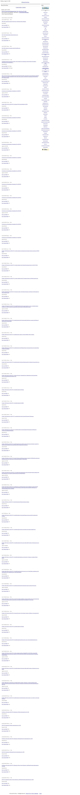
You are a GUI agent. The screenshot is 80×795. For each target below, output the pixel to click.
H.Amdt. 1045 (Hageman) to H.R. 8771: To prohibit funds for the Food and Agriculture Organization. (18, 416)
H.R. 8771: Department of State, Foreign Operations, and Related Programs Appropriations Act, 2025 (18, 779)
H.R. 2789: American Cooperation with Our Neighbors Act (11, 48)
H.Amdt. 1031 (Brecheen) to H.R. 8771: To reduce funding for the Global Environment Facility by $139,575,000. (20, 265)
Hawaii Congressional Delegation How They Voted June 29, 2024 (14, 11)
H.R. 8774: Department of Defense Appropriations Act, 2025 (11, 725)
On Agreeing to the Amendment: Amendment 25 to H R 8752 (11, 184)
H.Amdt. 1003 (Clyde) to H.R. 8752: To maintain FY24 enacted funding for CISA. (15, 104)
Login (40, 793)
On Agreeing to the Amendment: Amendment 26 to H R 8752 (11, 197)
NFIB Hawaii (45, 112)
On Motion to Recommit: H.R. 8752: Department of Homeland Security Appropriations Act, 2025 (17, 738)
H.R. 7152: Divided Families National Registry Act (10, 34)
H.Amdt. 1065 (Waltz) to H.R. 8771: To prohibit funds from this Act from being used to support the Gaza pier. (19, 585)
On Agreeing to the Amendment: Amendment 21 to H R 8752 (11, 157)
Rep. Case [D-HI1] (5, 25)
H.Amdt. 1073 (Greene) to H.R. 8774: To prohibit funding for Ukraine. (13, 626)
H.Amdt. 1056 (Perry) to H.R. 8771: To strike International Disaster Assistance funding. (15, 501)
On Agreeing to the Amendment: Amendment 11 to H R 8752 (11, 130)
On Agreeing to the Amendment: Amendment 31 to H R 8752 (11, 237)
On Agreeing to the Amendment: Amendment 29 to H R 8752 (11, 210)
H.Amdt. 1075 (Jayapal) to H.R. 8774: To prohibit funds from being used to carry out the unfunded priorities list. (19, 639)
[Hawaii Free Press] (25, 2)
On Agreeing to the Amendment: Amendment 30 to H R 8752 (11, 224)
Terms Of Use (28, 793)
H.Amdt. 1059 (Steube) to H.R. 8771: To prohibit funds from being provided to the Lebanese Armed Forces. (19, 529)
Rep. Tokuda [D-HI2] (5, 27)
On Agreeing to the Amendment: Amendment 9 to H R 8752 (11, 117)
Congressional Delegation (24, 12)
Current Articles (19, 7)
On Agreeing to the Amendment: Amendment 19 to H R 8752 (11, 144)
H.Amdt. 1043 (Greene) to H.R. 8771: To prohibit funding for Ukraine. (13, 389)
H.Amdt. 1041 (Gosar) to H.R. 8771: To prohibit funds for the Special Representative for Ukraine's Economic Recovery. (20, 362)
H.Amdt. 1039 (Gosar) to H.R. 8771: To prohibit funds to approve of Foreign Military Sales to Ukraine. (18, 334)
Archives (24, 7)
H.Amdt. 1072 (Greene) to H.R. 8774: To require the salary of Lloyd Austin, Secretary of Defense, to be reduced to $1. (20, 613)
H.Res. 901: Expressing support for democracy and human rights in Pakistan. (14, 21)
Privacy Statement (34, 793)
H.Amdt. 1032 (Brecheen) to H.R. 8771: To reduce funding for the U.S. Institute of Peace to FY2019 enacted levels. (20, 278)
